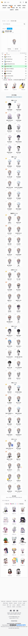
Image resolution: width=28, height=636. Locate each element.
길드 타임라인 (18, 606)
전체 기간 (4, 28)
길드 (15, 5)
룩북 (17, 7)
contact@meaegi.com (14, 616)
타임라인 (13, 606)
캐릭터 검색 (3, 601)
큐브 (20, 7)
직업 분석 (24, 5)
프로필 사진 (9, 606)
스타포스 (23, 7)
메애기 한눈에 (4, 5)
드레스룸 (12, 7)
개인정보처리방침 (14, 620)
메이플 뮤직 (11, 5)
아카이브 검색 (14, 601)
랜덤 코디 (6, 89)
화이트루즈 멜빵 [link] (13, 20)
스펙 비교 (23, 605)
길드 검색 (20, 601)
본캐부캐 (16, 9)
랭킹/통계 (19, 5)
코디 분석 (4, 7)
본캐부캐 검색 (8, 601)
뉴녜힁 (9, 7)
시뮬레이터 (12, 9)
